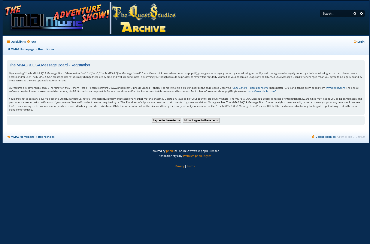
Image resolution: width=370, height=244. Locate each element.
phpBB (170, 151)
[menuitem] (31, 42)
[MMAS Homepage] (90, 18)
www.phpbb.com (335, 88)
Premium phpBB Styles (197, 156)
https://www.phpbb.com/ (262, 91)
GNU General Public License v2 (250, 88)
